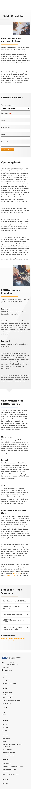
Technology (5, 727)
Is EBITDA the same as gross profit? (13, 621)
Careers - (9, 683)
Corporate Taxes (7, 692)
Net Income (7, 113)
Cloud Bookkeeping (7, 695)
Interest (3, 134)
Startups (4, 733)
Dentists (4, 730)
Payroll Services (6, 703)
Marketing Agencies (8, 755)
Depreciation (5, 142)
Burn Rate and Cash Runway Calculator (12, 766)
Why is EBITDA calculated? (13, 614)
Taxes (3, 120)
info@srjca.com (11, 575)
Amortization (5, 127)
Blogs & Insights (6, 763)
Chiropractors (6, 738)
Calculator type (8, 105)
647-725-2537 (17, 573)
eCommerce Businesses (8, 752)
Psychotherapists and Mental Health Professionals (12, 745)
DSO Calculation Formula (9, 769)
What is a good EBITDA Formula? (12, 607)
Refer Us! (5, 783)
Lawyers (4, 741)
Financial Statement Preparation (11, 700)
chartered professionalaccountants (15, 657)
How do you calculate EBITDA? (15, 601)
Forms (4, 714)
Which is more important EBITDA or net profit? (12, 628)
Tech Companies (6, 749)
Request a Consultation (8, 712)
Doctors (4, 724)
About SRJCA (6, 678)
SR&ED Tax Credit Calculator (10, 774)
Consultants (5, 735)
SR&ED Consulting (7, 697)
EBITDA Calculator (7, 772)
